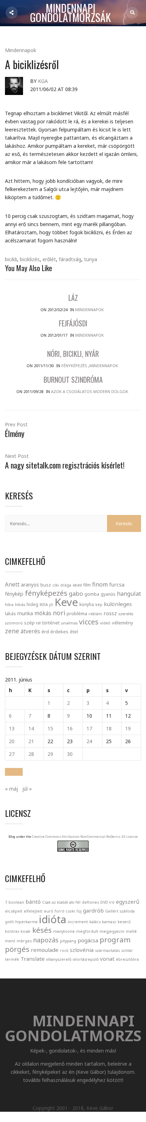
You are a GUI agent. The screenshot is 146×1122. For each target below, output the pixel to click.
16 (70, 728)
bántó (33, 901)
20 (12, 741)
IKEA (44, 604)
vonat (107, 958)
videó (105, 622)
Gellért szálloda (120, 911)
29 (50, 754)
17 (89, 728)
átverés (30, 631)
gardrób (93, 910)
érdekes (59, 632)
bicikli (11, 259)
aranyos (30, 585)
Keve (66, 602)
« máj (11, 788)
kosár (26, 931)
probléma (77, 613)
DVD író (107, 902)
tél (38, 622)
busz (45, 585)
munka (25, 613)
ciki (55, 585)
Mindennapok (20, 50)
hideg (32, 604)
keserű (124, 921)
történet (51, 622)
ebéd (77, 585)
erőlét (49, 259)
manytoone (64, 931)
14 (31, 728)
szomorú (14, 622)
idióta (52, 919)
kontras (12, 931)
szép (29, 622)
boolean (16, 902)
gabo (76, 593)
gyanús (108, 594)
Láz (73, 297)
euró (48, 911)
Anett (12, 584)
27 (12, 754)
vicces (89, 622)
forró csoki (65, 911)
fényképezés (46, 593)
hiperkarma (26, 921)
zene (12, 631)
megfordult (87, 931)
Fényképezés (74, 365)
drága (65, 585)
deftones (90, 902)
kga (43, 81)
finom (100, 584)
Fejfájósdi (73, 323)
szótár (127, 950)
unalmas (69, 622)
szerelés (125, 613)
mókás (42, 613)
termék (12, 959)
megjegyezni (112, 931)
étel (74, 632)
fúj (79, 911)
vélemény (122, 622)
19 (128, 728)
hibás (20, 604)
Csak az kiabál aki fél (61, 902)
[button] (14, 772)
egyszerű (127, 901)
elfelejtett (33, 911)
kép (98, 604)
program (115, 939)
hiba (9, 604)
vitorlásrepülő (86, 959)
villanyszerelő (58, 959)
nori (59, 612)
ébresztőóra (127, 959)
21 (31, 741)
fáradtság (70, 259)
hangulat (129, 594)
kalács (95, 921)
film (87, 585)
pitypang (68, 940)
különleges (118, 603)
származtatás (107, 950)
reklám (95, 613)
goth (9, 921)
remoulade (44, 949)
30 (70, 754)
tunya (90, 259)
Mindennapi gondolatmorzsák (70, 13)
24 (89, 741)
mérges (24, 940)
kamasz (109, 921)
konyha (86, 604)
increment (78, 921)
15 (50, 728)
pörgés (17, 949)
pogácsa (88, 940)
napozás (45, 940)
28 (31, 754)
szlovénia (82, 949)
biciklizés (30, 259)
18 (109, 728)
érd (45, 631)
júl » (27, 788)
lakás (10, 613)
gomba (91, 594)
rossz (110, 613)
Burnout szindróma (73, 379)
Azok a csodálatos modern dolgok (89, 391)
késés (42, 930)
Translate (33, 958)
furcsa (116, 584)
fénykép (14, 593)
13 (12, 728)
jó (51, 604)
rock (64, 950)
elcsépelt (13, 911)
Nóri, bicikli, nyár (73, 353)
